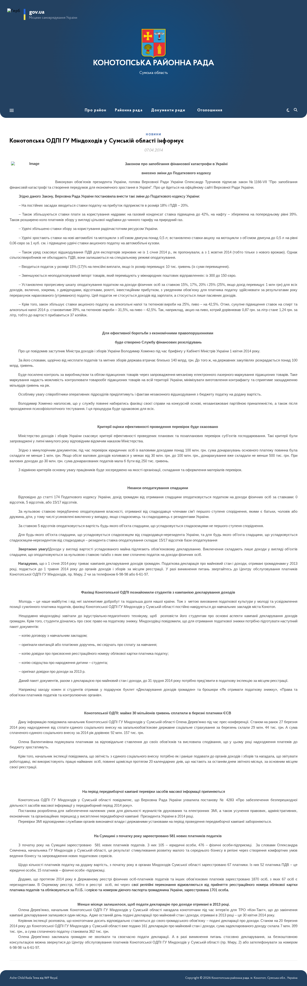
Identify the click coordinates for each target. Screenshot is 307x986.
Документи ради (168, 110)
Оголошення (209, 110)
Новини (153, 134)
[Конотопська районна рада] (153, 44)
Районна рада (128, 110)
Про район (95, 110)
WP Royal (50, 978)
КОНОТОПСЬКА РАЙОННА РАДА (153, 63)
